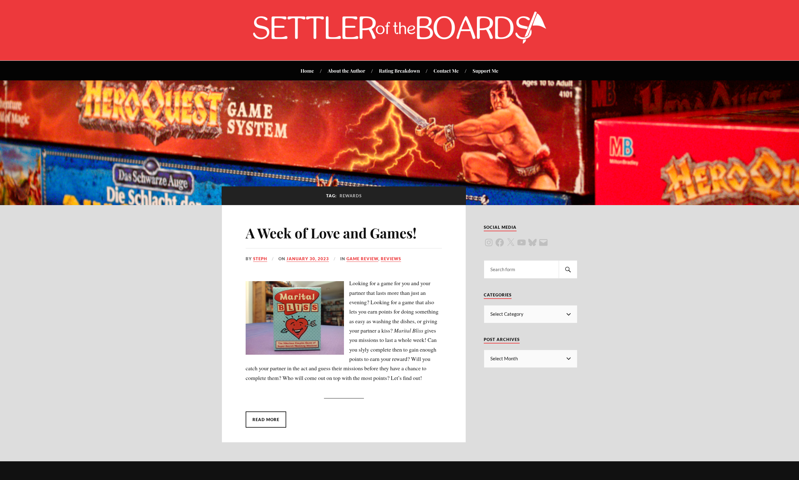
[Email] (543, 242)
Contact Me (446, 70)
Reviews (391, 258)
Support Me (485, 70)
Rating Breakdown (399, 70)
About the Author (346, 70)
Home (307, 70)
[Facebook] (500, 242)
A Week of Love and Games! (331, 232)
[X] (511, 242)
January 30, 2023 (308, 258)
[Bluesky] (532, 242)
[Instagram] (489, 242)
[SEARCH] (568, 269)
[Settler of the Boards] (399, 42)
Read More (265, 419)
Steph (260, 258)
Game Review (362, 258)
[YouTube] (522, 242)
